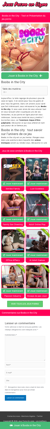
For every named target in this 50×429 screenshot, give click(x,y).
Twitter (40, 416)
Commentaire (11, 335)
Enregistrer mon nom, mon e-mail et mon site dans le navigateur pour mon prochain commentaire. (24, 389)
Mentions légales (28, 416)
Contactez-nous (13, 416)
